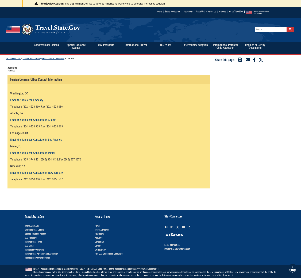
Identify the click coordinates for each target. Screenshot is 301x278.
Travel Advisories (172, 11)
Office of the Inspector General (116, 269)
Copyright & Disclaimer (63, 269)
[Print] (240, 60)
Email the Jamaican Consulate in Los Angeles (36, 140)
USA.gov (134, 269)
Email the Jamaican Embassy (26, 100)
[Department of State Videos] (183, 227)
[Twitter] (261, 60)
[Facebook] (254, 60)
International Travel (33, 241)
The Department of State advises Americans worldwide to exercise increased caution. (115, 3)
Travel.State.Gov (13, 59)
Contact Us (211, 11)
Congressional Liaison (34, 229)
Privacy (36, 269)
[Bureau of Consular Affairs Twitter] (177, 227)
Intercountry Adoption (34, 249)
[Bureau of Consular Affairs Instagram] (172, 227)
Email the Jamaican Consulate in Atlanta (33, 120)
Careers (222, 11)
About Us (200, 11)
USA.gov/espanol (148, 269)
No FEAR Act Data (94, 269)
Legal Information (172, 245)
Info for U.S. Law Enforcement (177, 249)
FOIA (76, 269)
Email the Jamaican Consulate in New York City (36, 173)
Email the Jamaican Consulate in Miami (32, 153)
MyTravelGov (237, 11)
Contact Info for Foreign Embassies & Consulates (43, 59)
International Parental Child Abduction (41, 253)
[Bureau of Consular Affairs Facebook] (166, 227)
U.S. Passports (31, 237)
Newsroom (188, 11)
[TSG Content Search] (290, 29)
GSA (81, 269)
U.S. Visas (29, 245)
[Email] (248, 60)
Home (159, 11)
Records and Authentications (37, 257)
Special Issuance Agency (35, 233)
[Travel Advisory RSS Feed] (189, 227)
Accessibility (46, 269)
